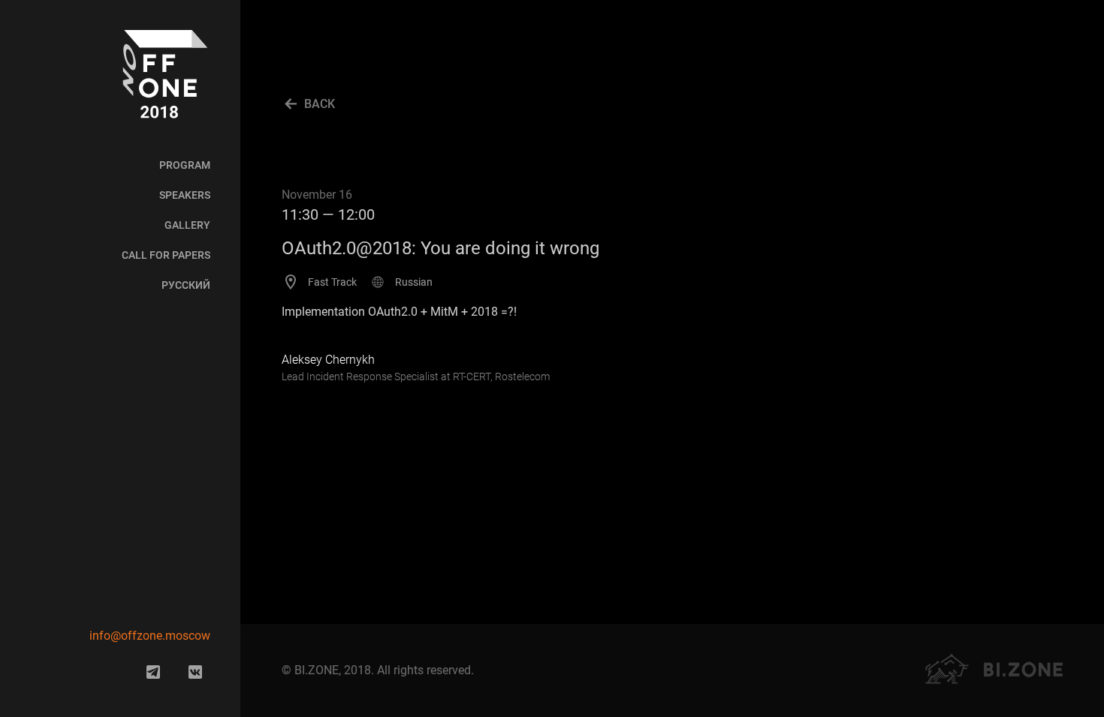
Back (319, 104)
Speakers (184, 195)
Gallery (187, 225)
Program (184, 165)
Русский (185, 285)
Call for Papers (166, 255)
